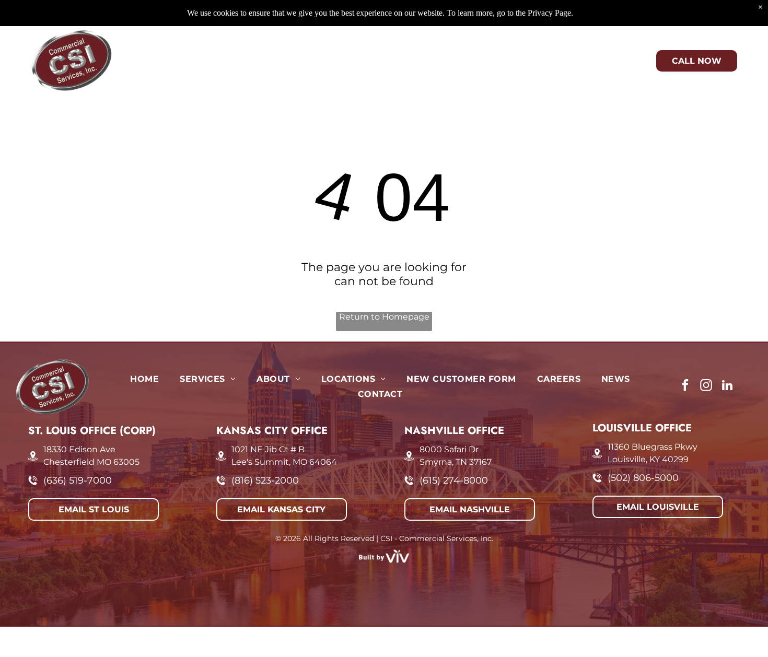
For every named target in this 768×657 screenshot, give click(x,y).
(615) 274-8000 (454, 480)
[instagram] (706, 386)
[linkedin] (727, 386)
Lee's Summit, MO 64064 (284, 462)
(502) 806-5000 (643, 478)
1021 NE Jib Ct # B (268, 449)
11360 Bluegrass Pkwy (652, 447)
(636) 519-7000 (77, 480)
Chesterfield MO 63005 (91, 462)
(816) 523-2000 (265, 480)
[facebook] (685, 386)
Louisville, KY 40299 (648, 459)
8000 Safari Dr (449, 449)
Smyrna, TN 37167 (456, 462)
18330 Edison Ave (79, 449)
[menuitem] (133, 53)
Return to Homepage (384, 317)
